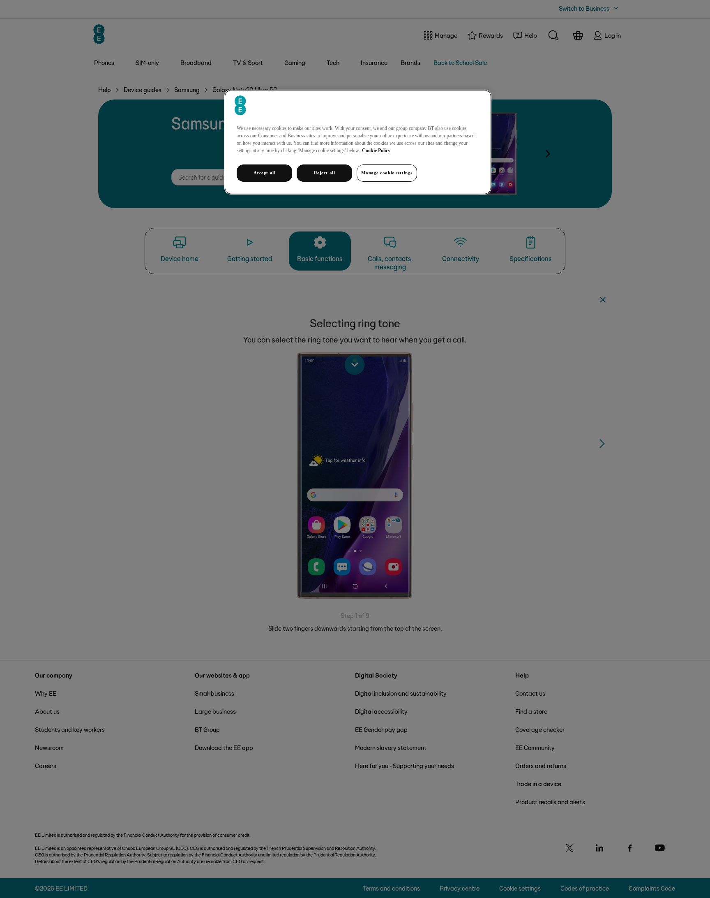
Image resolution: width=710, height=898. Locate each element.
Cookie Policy (376, 150)
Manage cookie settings (387, 172)
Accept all (265, 172)
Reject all (324, 172)
